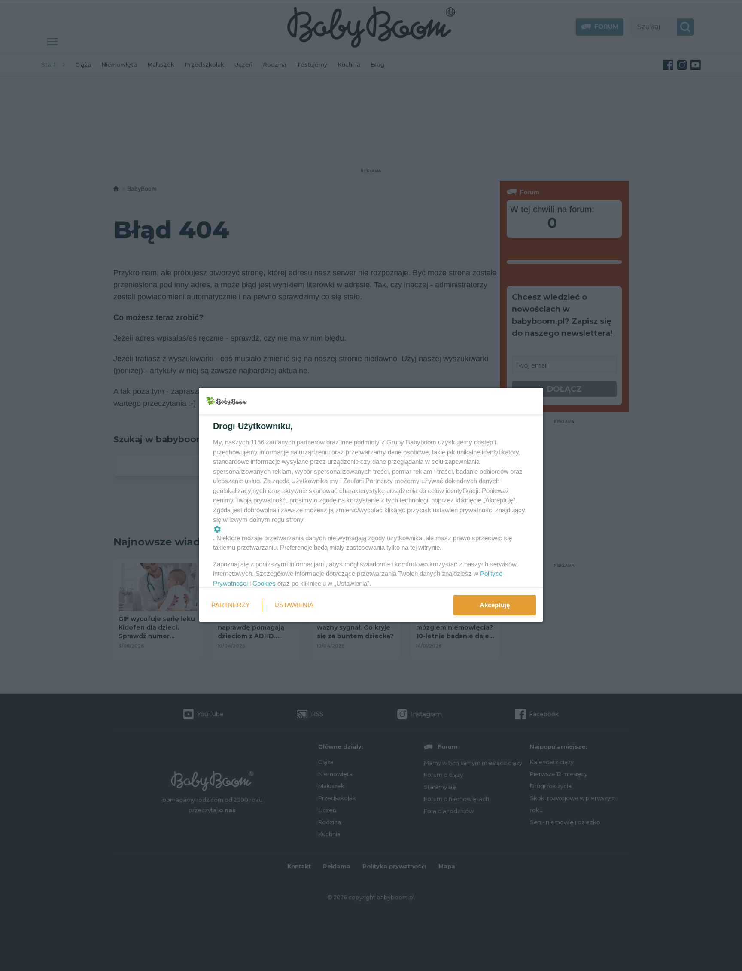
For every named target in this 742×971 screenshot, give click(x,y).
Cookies (264, 583)
